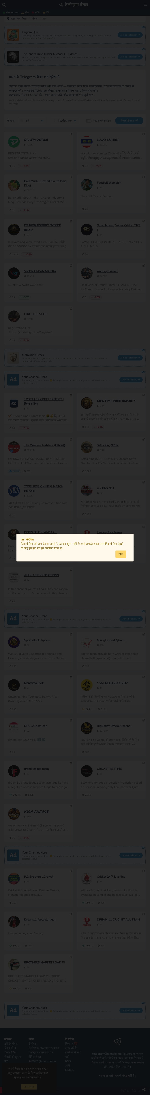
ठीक (121, 554)
